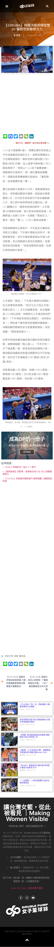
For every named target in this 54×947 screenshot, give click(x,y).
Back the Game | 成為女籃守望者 (27, 888)
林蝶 (16, 656)
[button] (7, 6)
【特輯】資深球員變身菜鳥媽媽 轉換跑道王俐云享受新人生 (35, 736)
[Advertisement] (27, 102)
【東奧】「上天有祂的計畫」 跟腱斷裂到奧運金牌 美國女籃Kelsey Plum (35, 751)
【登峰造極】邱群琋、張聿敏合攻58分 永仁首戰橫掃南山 (27, 472)
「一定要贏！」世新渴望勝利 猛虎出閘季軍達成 (35, 781)
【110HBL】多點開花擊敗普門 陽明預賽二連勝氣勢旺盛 (27, 479)
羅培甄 (22, 656)
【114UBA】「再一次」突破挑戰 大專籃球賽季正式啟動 (35, 705)
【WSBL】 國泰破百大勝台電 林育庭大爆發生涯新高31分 (35, 766)
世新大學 (9, 656)
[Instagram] (27, 898)
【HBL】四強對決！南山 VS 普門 (20, 467)
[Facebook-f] (21, 898)
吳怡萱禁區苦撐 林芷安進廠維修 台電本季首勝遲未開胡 (35, 720)
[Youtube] (33, 898)
